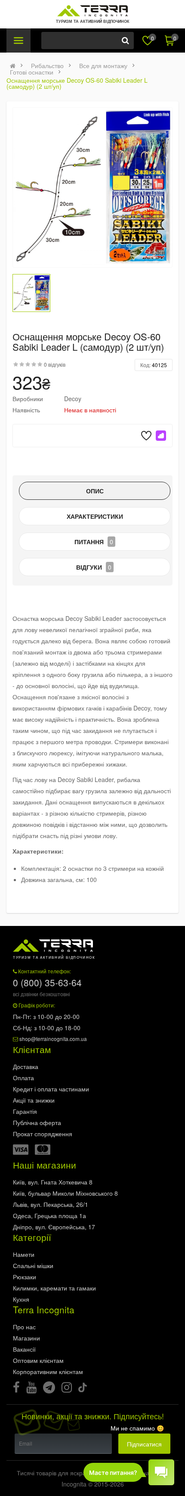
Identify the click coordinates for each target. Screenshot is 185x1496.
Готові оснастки (31, 72)
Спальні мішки (33, 1265)
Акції (34, 1100)
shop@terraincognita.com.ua (53, 1038)
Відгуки (93, 567)
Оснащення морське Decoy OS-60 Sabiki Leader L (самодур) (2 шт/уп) (77, 83)
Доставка (25, 1066)
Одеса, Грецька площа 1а (49, 1215)
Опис (95, 490)
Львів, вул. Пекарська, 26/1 (50, 1204)
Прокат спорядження (42, 1133)
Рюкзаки (24, 1276)
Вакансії (24, 1349)
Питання (93, 541)
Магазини (26, 1338)
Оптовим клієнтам (38, 1360)
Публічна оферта (37, 1122)
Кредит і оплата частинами (51, 1089)
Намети (23, 1254)
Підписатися (144, 1444)
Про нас (24, 1326)
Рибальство (47, 65)
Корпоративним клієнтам (48, 1371)
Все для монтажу (103, 65)
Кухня (21, 1299)
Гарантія (25, 1111)
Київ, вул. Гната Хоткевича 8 (52, 1182)
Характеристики (95, 516)
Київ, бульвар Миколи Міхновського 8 (65, 1193)
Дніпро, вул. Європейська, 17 (54, 1226)
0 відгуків (54, 364)
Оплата (23, 1077)
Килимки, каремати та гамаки (54, 1288)
